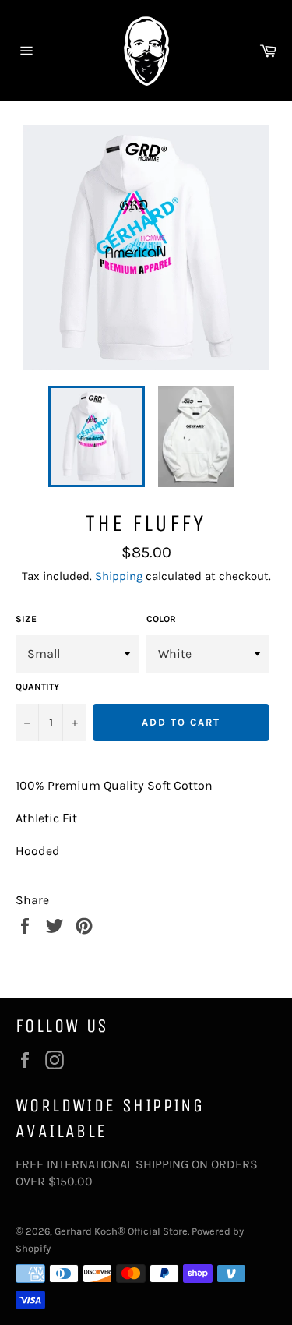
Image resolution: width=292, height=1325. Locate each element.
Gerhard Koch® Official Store (121, 1231)
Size (26, 618)
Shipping (118, 576)
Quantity (37, 686)
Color (161, 618)
